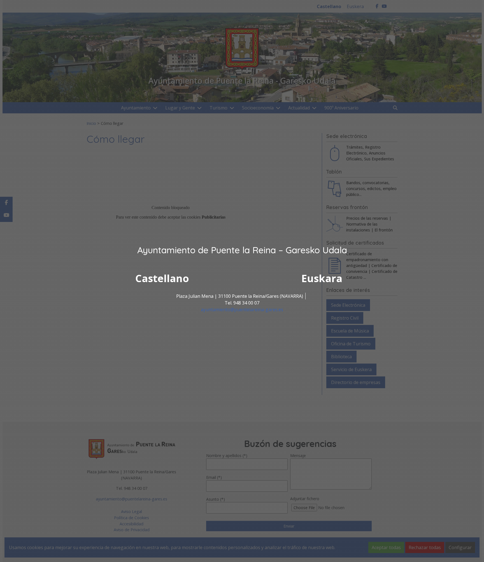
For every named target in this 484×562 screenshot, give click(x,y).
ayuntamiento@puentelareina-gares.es (242, 309)
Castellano (162, 278)
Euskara (321, 278)
